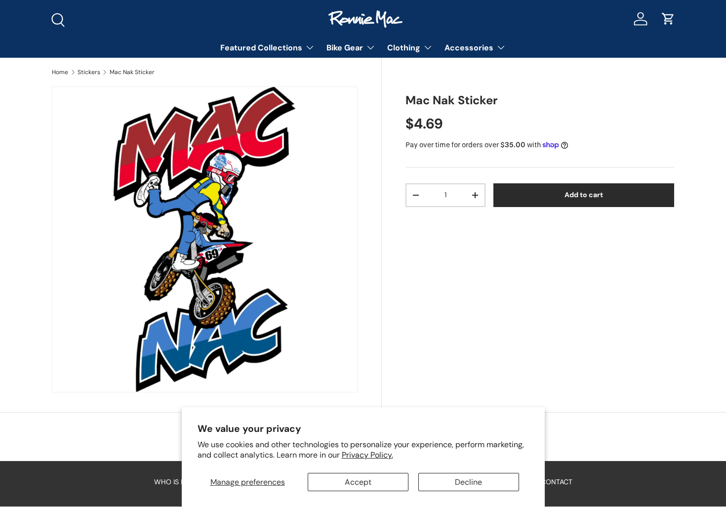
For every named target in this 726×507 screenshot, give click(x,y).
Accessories (468, 47)
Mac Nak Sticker (132, 72)
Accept (358, 482)
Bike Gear (344, 47)
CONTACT (556, 481)
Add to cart (584, 194)
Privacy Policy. (367, 455)
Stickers (89, 72)
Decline (468, 482)
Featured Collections (261, 47)
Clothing (403, 47)
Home (60, 72)
